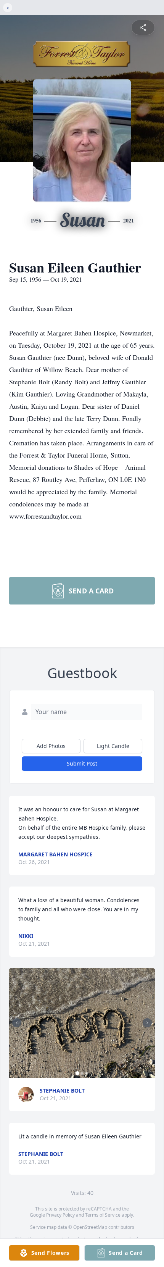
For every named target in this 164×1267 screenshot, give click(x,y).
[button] (82, 1023)
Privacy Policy (60, 1215)
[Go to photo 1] (77, 1073)
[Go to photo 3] (86, 1073)
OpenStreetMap (90, 1227)
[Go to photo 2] (82, 1073)
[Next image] (147, 1022)
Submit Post (82, 763)
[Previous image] (16, 1022)
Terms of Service (103, 1215)
